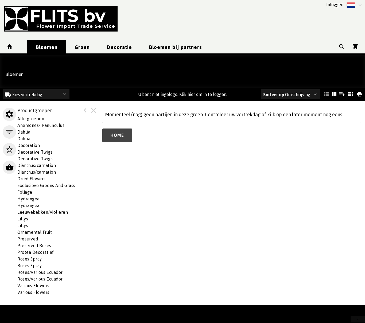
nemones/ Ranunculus (40, 125)
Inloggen (334, 4)
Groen (82, 47)
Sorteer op (273, 94)
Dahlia (23, 138)
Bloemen (46, 47)
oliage (24, 192)
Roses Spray (29, 265)
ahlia (23, 132)
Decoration (28, 145)
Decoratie (119, 47)
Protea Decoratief (35, 252)
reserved (27, 239)
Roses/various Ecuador (40, 272)
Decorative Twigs (35, 152)
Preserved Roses (34, 245)
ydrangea (28, 198)
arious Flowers (33, 285)
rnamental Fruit (34, 232)
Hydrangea (28, 205)
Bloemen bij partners (175, 47)
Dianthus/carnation (36, 165)
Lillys (22, 218)
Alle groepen (30, 118)
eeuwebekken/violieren (42, 212)
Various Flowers (33, 292)
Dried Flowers (31, 178)
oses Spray (29, 259)
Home (117, 135)
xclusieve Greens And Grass (46, 185)
